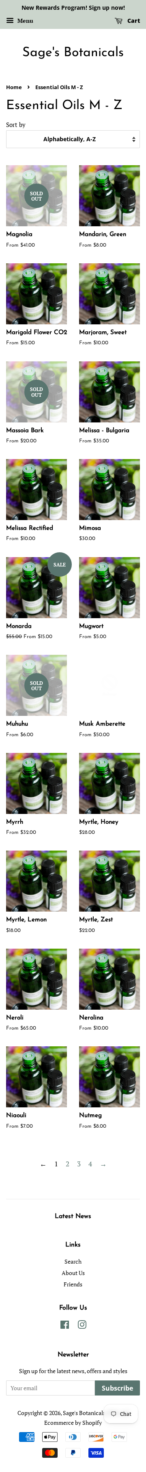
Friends (73, 1284)
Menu (24, 20)
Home (14, 87)
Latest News (73, 1216)
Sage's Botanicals (73, 52)
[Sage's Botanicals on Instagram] (81, 1326)
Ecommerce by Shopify (73, 1422)
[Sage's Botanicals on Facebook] (64, 1326)
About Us (73, 1273)
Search (73, 1261)
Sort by (16, 124)
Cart (133, 20)
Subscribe (117, 1388)
